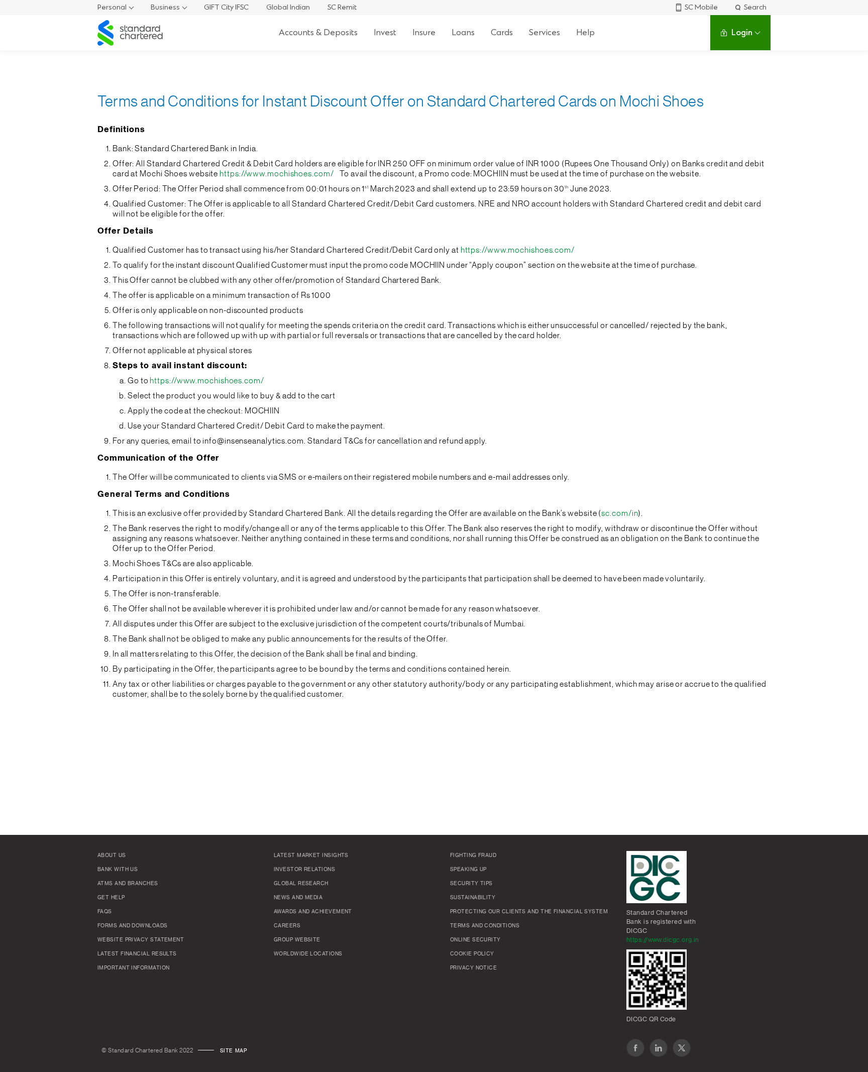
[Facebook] (635, 1048)
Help (585, 32)
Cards (502, 32)
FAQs (104, 911)
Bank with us (117, 869)
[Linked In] (658, 1048)
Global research (301, 883)
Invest (385, 32)
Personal (112, 7)
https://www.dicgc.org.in (662, 940)
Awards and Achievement (313, 911)
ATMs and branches (127, 883)
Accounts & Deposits (318, 32)
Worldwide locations (308, 953)
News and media (298, 897)
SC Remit (342, 7)
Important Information (133, 968)
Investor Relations (304, 869)
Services (544, 32)
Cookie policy (472, 953)
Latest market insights (311, 855)
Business (165, 7)
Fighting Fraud (473, 855)
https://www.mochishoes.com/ (277, 174)
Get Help (111, 897)
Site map (233, 1050)
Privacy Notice (473, 968)
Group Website (297, 939)
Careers (287, 925)
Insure (424, 32)
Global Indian (288, 7)
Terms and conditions (484, 925)
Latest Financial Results (137, 953)
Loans (463, 32)
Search (755, 7)
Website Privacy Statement (140, 939)
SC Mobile (701, 7)
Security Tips (471, 883)
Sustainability (472, 897)
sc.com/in (619, 513)
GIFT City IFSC (226, 7)
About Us (111, 855)
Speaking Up (468, 869)
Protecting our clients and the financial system (529, 911)
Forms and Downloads (132, 925)
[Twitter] (682, 1048)
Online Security (475, 939)
